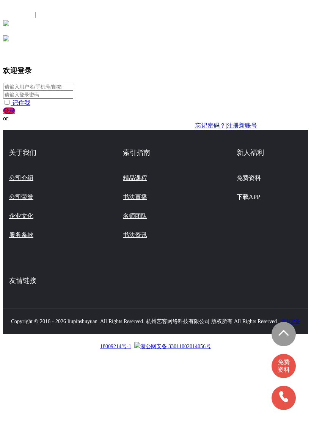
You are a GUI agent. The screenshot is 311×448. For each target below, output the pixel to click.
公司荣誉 (21, 197)
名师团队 (135, 216)
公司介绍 (21, 178)
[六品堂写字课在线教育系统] (6, 25)
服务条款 (21, 235)
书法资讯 (135, 235)
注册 (46, 15)
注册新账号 (242, 125)
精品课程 (135, 178)
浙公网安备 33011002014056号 (175, 346)
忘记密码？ (210, 125)
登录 (9, 110)
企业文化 (21, 216)
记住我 (21, 102)
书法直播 (135, 197)
